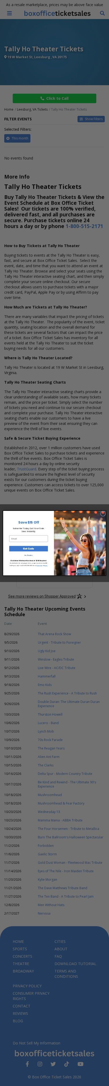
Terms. (46, 565)
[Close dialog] (103, 513)
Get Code (28, 549)
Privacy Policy (39, 565)
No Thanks (28, 555)
